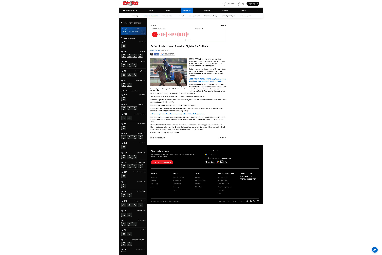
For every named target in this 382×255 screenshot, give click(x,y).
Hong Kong (154, 183)
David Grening (155, 50)
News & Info (187, 10)
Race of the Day (178, 177)
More (152, 187)
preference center (248, 179)
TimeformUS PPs (223, 183)
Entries (151, 10)
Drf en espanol (246, 173)
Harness (243, 10)
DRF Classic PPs (223, 177)
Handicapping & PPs (130, 10)
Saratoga (207, 10)
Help (228, 201)
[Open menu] (258, 10)
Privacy (241, 201)
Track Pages (177, 180)
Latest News (177, 183)
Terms (234, 201)
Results (168, 10)
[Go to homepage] (130, 3)
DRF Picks (221, 190)
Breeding (225, 10)
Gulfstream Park (200, 180)
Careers (222, 201)
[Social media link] (247, 201)
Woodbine (198, 187)
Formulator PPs (222, 180)
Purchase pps (246, 176)
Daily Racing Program (225, 187)
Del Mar (153, 180)
